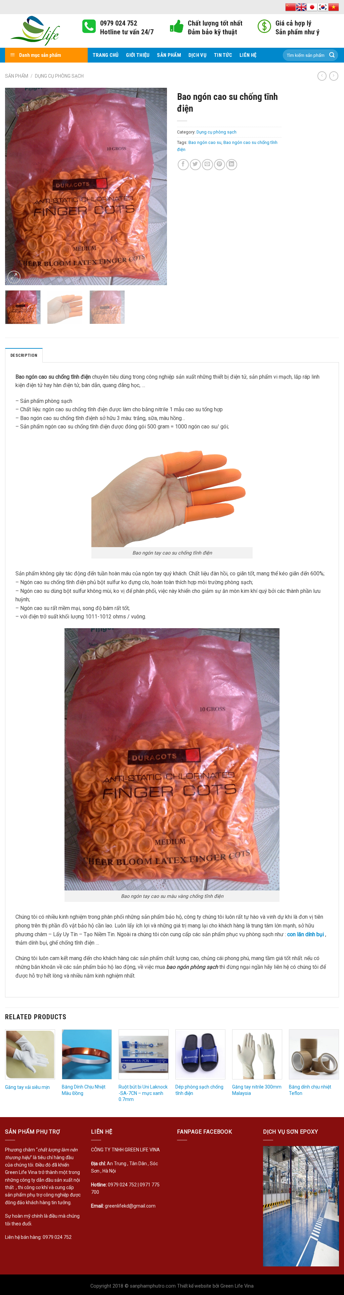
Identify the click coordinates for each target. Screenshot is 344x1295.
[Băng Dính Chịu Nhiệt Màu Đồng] (87, 1054)
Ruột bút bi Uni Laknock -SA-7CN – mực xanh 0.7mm (143, 1093)
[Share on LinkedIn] (231, 164)
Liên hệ (248, 55)
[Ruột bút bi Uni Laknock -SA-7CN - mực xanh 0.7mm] (143, 1054)
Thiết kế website (194, 1286)
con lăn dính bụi (305, 934)
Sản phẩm (169, 55)
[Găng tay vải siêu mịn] (30, 1054)
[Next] (155, 186)
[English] (301, 7)
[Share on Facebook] (183, 164)
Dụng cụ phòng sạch (59, 76)
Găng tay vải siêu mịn (27, 1087)
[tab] (24, 355)
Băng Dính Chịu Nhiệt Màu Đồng (83, 1090)
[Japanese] (312, 7)
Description (23, 355)
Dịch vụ (197, 55)
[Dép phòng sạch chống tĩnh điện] (200, 1054)
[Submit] (332, 55)
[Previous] (17, 186)
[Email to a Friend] (207, 164)
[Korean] (322, 7)
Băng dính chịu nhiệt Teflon (310, 1090)
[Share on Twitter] (195, 164)
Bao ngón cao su (204, 142)
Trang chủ (106, 55)
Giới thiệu (137, 55)
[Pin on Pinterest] (219, 164)
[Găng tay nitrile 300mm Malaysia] (257, 1054)
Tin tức (223, 55)
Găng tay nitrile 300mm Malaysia (257, 1090)
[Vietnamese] (333, 7)
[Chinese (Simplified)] (290, 7)
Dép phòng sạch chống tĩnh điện (199, 1090)
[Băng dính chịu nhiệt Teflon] (314, 1054)
